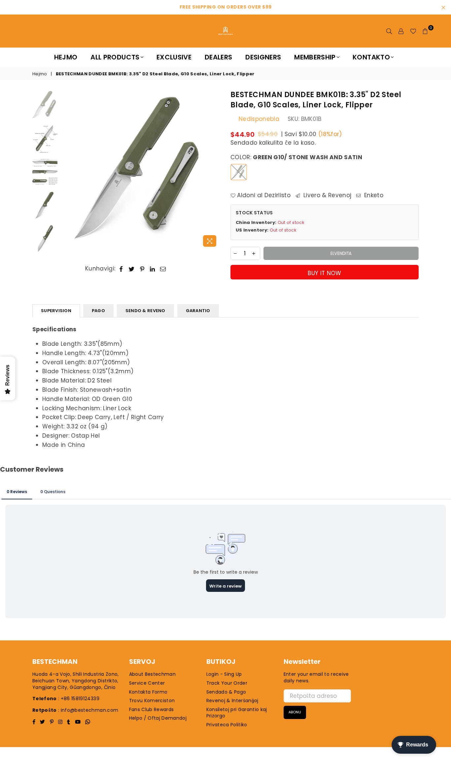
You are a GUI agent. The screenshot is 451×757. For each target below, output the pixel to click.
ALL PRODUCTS (114, 57)
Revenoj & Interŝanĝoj (232, 700)
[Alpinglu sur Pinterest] (142, 269)
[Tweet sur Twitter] (132, 269)
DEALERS (218, 57)
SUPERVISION (56, 310)
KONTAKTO (371, 57)
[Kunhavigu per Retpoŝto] (163, 269)
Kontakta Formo (148, 692)
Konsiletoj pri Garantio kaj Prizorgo (236, 712)
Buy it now (324, 273)
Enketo (373, 195)
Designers (263, 57)
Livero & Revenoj (326, 195)
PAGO (98, 310)
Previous (66, 170)
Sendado (243, 143)
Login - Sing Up (224, 674)
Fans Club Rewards (151, 709)
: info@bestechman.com (88, 710)
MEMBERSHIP (314, 57)
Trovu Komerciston (152, 700)
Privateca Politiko (226, 724)
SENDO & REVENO (145, 310)
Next (215, 170)
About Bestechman (152, 674)
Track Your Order (226, 683)
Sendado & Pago (226, 692)
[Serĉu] (389, 31)
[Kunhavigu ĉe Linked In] (152, 269)
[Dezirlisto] (413, 31)
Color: (296, 157)
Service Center (147, 683)
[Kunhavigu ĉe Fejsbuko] (121, 269)
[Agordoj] (401, 31)
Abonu (295, 712)
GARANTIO (198, 310)
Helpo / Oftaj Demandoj (158, 718)
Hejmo (66, 57)
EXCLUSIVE (173, 57)
